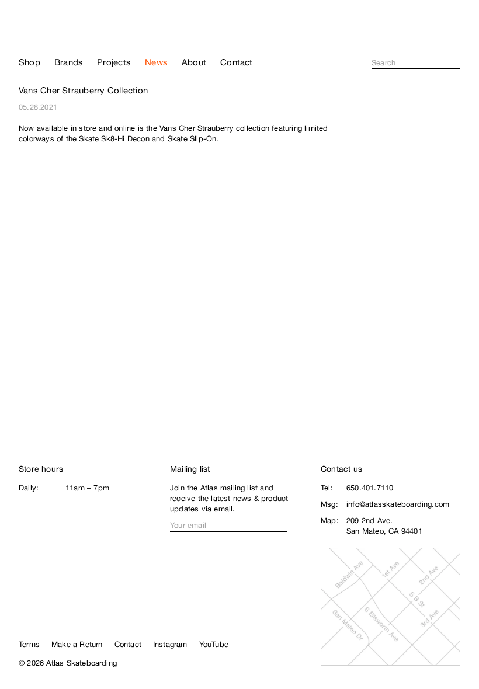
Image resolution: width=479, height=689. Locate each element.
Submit (457, 63)
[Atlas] (54, 31)
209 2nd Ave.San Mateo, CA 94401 (384, 525)
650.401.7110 (369, 487)
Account (455, 38)
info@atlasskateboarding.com (397, 504)
